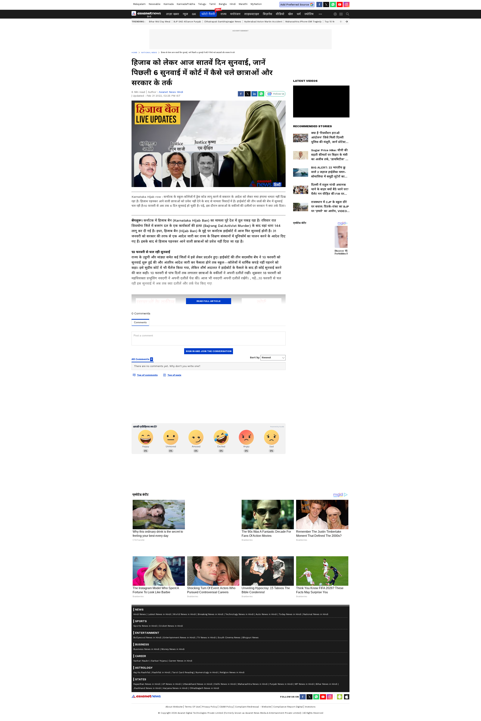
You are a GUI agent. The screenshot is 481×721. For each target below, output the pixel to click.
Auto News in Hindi (266, 645)
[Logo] (147, 14)
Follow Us (278, 93)
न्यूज (185, 14)
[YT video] (340, 4)
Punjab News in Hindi (281, 715)
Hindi (233, 4)
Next (346, 22)
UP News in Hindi (171, 715)
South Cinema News (229, 669)
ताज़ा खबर (172, 14)
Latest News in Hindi (159, 645)
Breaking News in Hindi (210, 645)
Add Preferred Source (294, 4)
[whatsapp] (333, 4)
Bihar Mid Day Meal (159, 21)
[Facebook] (319, 4)
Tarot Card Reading (183, 704)
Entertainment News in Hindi (179, 669)
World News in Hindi (184, 645)
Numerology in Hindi (207, 704)
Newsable (154, 4)
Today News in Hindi (290, 645)
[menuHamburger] (341, 14)
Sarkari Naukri (141, 692)
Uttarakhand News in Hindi (197, 715)
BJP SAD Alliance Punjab (187, 21)
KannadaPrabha (186, 4)
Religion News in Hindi (232, 704)
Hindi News (139, 645)
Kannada (168, 4)
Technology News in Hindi (239, 645)
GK (194, 14)
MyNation (256, 4)
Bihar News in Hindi (326, 715)
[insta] (346, 4)
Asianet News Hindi (171, 91)
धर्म (299, 14)
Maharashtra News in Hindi (253, 715)
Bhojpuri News (250, 669)
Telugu (202, 4)
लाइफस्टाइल (251, 14)
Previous (341, 22)
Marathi (243, 4)
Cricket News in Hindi (171, 657)
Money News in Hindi (173, 680)
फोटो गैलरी (208, 14)
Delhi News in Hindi (225, 715)
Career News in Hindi (180, 692)
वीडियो (280, 14)
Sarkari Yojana (159, 692)
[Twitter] (326, 4)
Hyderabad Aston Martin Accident (263, 21)
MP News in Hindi (304, 715)
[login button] (336, 14)
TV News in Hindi (206, 669)
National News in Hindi (315, 645)
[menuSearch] (347, 14)
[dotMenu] (320, 14)
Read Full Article (209, 301)
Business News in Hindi (146, 680)
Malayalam (139, 4)
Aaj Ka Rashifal (141, 704)
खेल (290, 14)
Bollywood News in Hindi (147, 669)
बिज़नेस (267, 14)
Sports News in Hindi (145, 657)
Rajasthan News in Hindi (146, 715)
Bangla (223, 4)
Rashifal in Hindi (161, 704)
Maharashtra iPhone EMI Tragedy (303, 21)
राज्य (223, 14)
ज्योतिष (309, 14)
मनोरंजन (235, 14)
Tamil (212, 4)
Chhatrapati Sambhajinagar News (222, 21)
